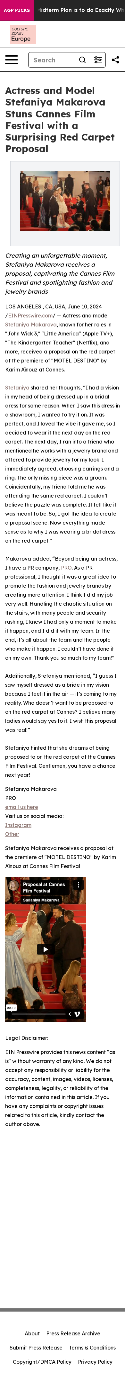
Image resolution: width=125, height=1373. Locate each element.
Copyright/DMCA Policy (42, 1362)
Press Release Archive (73, 1333)
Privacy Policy (95, 1362)
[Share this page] (115, 59)
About (32, 1333)
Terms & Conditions (92, 1347)
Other (12, 834)
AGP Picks (17, 10)
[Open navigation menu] (11, 59)
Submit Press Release (36, 1347)
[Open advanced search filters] (97, 59)
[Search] (82, 59)
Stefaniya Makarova (31, 324)
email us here (21, 807)
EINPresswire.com (30, 315)
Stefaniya (17, 387)
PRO (66, 567)
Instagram (18, 825)
